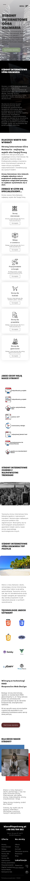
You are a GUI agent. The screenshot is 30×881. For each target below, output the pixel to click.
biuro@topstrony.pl (15, 826)
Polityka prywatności (9, 878)
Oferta (17, 844)
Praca (17, 847)
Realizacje (18, 853)
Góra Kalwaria (20, 868)
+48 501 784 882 (15, 829)
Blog (16, 856)
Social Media (6, 869)
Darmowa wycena (11, 50)
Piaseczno (18, 865)
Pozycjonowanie (8, 865)
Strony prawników (8, 863)
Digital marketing (8, 867)
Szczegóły (15, 223)
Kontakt (18, 849)
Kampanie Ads (7, 872)
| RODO (18, 878)
